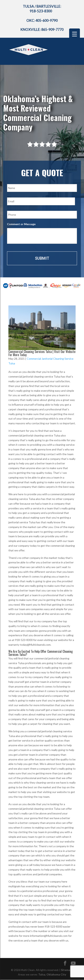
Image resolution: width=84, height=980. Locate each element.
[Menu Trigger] (74, 33)
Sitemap (66, 970)
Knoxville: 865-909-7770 (42, 29)
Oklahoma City (56, 974)
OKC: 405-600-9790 (42, 20)
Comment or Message (21, 224)
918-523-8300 (41, 11)
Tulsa (41, 974)
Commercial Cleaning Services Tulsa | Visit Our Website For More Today (41, 353)
